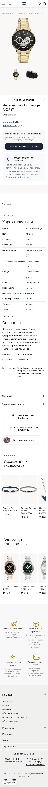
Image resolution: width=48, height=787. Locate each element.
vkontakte (7, 779)
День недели (23, 354)
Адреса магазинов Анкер (35, 764)
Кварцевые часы (34, 250)
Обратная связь (10, 721)
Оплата (5, 705)
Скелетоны (23, 359)
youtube (15, 779)
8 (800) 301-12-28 (13, 759)
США (28, 239)
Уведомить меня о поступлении (24, 146)
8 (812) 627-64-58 (35, 759)
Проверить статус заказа (14, 717)
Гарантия (6, 709)
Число (32, 354)
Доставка (7, 701)
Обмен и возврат (10, 713)
